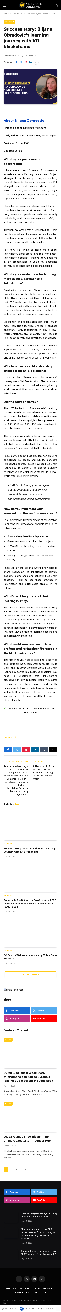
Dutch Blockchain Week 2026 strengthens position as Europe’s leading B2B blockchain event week (28, 1077)
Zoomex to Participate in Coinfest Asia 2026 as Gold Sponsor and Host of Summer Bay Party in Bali (30, 903)
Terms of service (43, 1288)
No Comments (31, 55)
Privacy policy (23, 1293)
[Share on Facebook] (16, 62)
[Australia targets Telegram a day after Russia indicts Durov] (11, 1217)
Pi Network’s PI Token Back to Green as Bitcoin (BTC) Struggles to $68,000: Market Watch (45, 772)
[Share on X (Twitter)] (21, 62)
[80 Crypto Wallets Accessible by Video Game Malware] (30, 932)
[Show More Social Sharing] (36, 62)
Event (8, 1040)
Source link (10, 737)
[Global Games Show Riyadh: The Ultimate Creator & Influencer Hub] (30, 1117)
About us (11, 1288)
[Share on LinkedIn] (30, 62)
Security (9, 22)
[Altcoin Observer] (30, 5)
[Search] (56, 5)
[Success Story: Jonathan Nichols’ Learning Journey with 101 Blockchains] (30, 825)
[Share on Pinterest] (26, 62)
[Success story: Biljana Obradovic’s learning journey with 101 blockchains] (30, 86)
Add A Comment (30, 974)
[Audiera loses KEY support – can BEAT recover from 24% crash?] (11, 1254)
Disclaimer (25, 1288)
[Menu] (5, 5)
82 (26, 1169)
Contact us (40, 1293)
